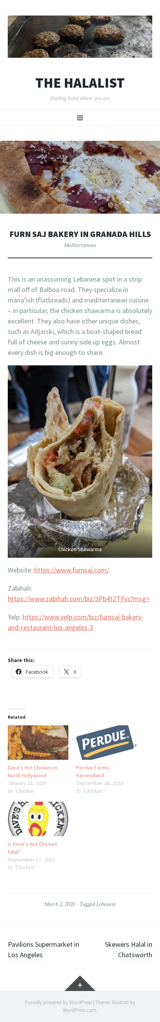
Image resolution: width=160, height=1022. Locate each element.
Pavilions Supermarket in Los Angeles (43, 949)
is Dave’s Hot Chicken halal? (32, 847)
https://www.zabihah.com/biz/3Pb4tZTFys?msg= (79, 598)
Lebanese (106, 904)
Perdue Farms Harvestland (92, 771)
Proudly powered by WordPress (58, 1002)
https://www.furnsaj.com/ (71, 569)
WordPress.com (79, 1010)
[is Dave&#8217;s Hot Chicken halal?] (38, 819)
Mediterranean (80, 245)
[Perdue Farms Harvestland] (106, 742)
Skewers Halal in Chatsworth (128, 949)
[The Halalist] (80, 37)
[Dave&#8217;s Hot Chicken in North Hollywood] (38, 742)
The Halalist (80, 83)
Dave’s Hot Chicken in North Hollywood (32, 771)
